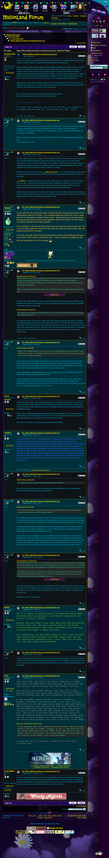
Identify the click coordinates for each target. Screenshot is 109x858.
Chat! (10, 691)
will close (46, 23)
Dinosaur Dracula (51, 172)
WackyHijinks (9, 771)
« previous (79, 42)
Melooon (7, 208)
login (69, 16)
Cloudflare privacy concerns (60, 767)
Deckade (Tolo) (9, 54)
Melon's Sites (97, 55)
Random (54, 23)
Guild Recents (72, 23)
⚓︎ (13, 210)
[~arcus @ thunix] (8, 682)
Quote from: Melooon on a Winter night (26, 309)
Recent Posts (62, 23)
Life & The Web (13, 37)
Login (96, 25)
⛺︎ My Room (10, 72)
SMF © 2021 (43, 815)
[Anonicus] (8, 439)
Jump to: (65, 809)
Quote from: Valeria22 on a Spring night (29, 723)
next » (84, 42)
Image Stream (98, 53)
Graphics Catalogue (99, 45)
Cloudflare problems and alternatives (43, 765)
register (76, 16)
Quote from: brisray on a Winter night (25, 479)
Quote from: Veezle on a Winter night (25, 348)
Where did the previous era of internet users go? (27, 41)
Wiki (94, 47)
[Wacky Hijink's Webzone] (8, 777)
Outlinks (96, 60)
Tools (95, 57)
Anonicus (7, 432)
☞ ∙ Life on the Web (16, 39)
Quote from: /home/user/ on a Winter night (26, 560)
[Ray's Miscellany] (8, 402)
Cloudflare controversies (41, 767)
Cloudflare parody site (63, 765)
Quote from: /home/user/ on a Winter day (26, 276)
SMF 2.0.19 (32, 815)
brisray (6, 396)
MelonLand (99, 11)
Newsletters (97, 50)
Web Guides (97, 42)
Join (101, 25)
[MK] (8, 214)
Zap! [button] (105, 68)
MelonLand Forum (13, 35)
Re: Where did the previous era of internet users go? (41, 120)
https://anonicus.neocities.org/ (41, 470)
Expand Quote (54, 294)
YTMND (22, 181)
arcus (6, 675)
